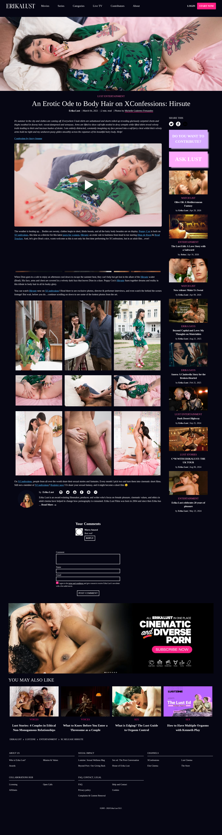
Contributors (117, 5)
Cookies (115, 790)
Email (58, 575)
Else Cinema (152, 766)
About (136, 5)
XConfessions (21, 235)
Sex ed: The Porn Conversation (125, 760)
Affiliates (13, 790)
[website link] (88, 492)
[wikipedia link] (95, 492)
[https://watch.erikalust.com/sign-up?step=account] (111, 638)
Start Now (206, 6)
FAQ (80, 784)
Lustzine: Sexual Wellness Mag (91, 760)
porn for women (71, 235)
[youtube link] (74, 492)
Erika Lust (75, 110)
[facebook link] (81, 492)
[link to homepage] (20, 6)
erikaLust (16, 739)
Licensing (13, 784)
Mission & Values (50, 760)
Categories (78, 5)
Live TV (97, 5)
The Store (185, 766)
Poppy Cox (144, 231)
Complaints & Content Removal (92, 796)
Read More (47, 504)
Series (61, 5)
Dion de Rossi (144, 235)
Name (58, 567)
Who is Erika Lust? (17, 760)
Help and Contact (119, 784)
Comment (60, 552)
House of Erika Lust (121, 766)
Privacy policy (84, 790)
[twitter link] (68, 492)
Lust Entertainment (111, 96)
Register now (57, 485)
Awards (12, 766)
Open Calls (47, 784)
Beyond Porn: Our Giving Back (91, 766)
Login (191, 6)
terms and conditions (76, 583)
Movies (45, 5)
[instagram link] (61, 492)
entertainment (48, 739)
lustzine (30, 739)
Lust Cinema (186, 760)
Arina (184, 254)
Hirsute (84, 235)
